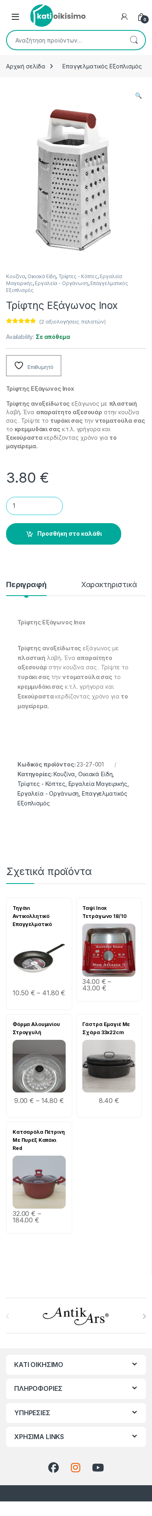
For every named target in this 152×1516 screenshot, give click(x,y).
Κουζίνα (15, 276)
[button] (138, 95)
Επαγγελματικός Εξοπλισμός (102, 66)
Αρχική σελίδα (25, 66)
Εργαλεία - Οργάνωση (61, 283)
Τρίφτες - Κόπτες (78, 276)
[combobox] (64, 40)
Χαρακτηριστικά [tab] (109, 585)
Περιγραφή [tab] (26, 585)
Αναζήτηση (133, 40)
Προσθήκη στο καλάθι (69, 533)
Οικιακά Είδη (42, 276)
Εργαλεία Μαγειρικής (98, 783)
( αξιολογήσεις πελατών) (72, 321)
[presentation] (144, 1316)
